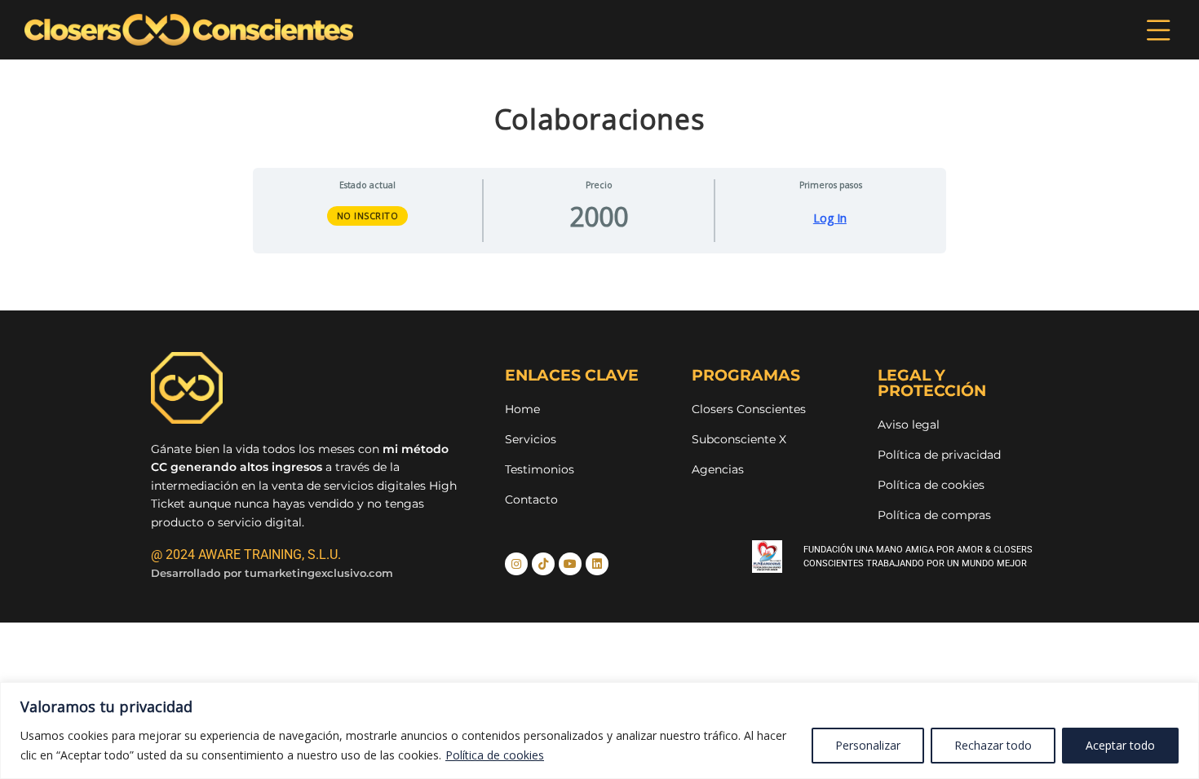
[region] (599, 730)
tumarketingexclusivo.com (319, 572)
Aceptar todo (1120, 745)
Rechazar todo (993, 745)
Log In (830, 218)
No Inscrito (368, 215)
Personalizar (867, 745)
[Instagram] (516, 563)
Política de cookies (494, 755)
